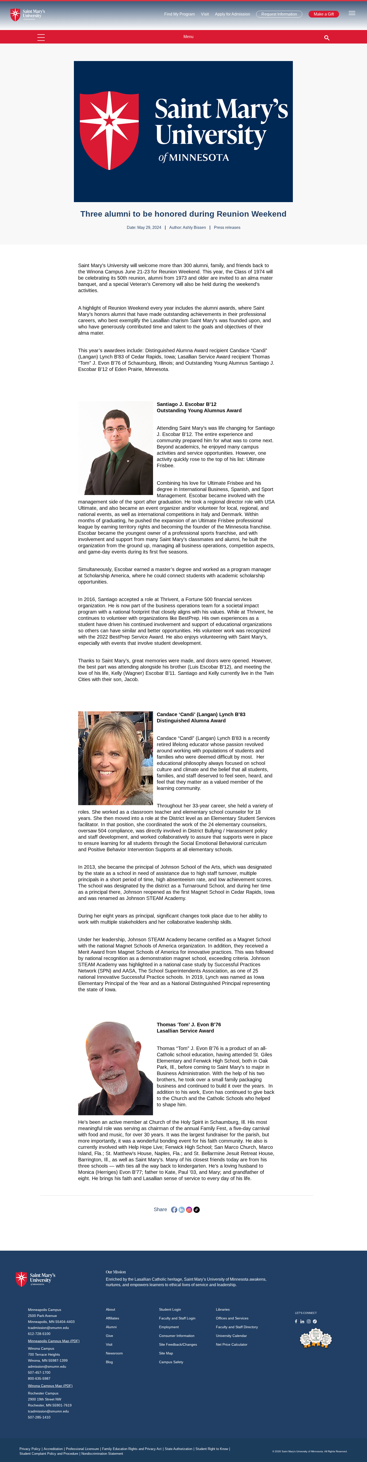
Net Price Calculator (231, 1344)
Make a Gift (322, 15)
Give (109, 1336)
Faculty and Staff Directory (237, 1327)
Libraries (223, 1309)
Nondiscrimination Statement (102, 1453)
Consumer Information (176, 1336)
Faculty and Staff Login (177, 1318)
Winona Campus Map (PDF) (50, 1386)
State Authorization (179, 1449)
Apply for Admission (229, 15)
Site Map (166, 1353)
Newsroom (114, 1353)
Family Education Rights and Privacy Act (133, 1449)
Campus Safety (171, 1362)
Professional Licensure (83, 1449)
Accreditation (54, 1449)
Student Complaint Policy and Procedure (49, 1453)
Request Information (276, 15)
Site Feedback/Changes (178, 1344)
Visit (203, 15)
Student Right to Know (212, 1449)
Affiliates (112, 1318)
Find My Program (179, 15)
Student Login (170, 1309)
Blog (109, 1362)
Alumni (111, 1327)
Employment (169, 1327)
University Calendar (231, 1336)
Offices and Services (232, 1318)
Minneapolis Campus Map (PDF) (54, 1341)
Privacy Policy (30, 1449)
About (110, 1309)
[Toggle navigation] (352, 13)
